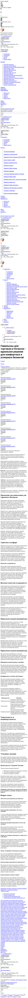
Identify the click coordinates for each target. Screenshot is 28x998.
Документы (6, 55)
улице (12, 938)
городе (18, 907)
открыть (21, 920)
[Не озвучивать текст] (1, 25)
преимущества (14, 927)
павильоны (3, 888)
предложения (16, 926)
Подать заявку (4, 49)
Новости (6, 97)
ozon (4, 900)
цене (16, 941)
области (20, 919)
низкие (25, 918)
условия (7, 939)
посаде (21, 924)
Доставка (3, 89)
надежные (18, 916)
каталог (16, 910)
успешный (22, 939)
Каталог (3, 62)
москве (2, 916)
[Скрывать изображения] (1, 20)
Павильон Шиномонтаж (10, 70)
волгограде (17, 904)
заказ (7, 908)
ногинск (7, 919)
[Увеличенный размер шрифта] (2, 6)
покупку (7, 924)
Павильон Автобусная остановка (12, 82)
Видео (5, 58)
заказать (11, 908)
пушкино (17, 930)
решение (24, 888)
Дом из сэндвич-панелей (10, 85)
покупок (12, 924)
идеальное (19, 888)
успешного (16, 939)
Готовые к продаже (8, 83)
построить (3, 926)
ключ (10, 912)
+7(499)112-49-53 (7, 36)
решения (22, 931)
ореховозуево (15, 920)
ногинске (14, 888)
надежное (13, 916)
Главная (3, 943)
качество (17, 911)
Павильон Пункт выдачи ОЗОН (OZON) (14, 67)
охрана (7, 922)
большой (3, 903)
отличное (3, 922)
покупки (3, 924)
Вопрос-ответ (7, 98)
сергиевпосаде (4, 934)
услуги (11, 939)
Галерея (6, 56)
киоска (25, 911)
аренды (21, 900)
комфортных (4, 889)
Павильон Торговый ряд (10, 66)
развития (22, 930)
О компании (4, 51)
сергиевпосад (21, 933)
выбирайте (23, 904)
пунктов (12, 930)
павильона (17, 922)
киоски (2, 912)
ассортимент (4, 901)
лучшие (2, 915)
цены (19, 941)
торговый (3, 938)
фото (7, 941)
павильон (11, 922)
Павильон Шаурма (8, 74)
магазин (11, 915)
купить (5, 914)
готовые (22, 907)
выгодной (21, 905)
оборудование (4, 920)
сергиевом (15, 933)
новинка (3, 919)
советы (17, 934)
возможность (11, 904)
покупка (25, 923)
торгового (16, 937)
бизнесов (15, 889)
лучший (7, 915)
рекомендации (11, 931)
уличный (3, 939)
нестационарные (10, 918)
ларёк (19, 914)
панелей (9, 923)
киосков (7, 912)
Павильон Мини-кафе (9, 76)
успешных (10, 889)
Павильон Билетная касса (10, 80)
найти (22, 916)
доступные (3, 908)
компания (19, 912)
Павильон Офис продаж (10, 72)
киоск (21, 911)
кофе (2, 914)
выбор (2, 905)
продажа (20, 927)
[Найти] (2, 115)
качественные (11, 911)
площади (13, 923)
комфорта (24, 912)
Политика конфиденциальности (9, 982)
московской (7, 916)
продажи (3, 929)
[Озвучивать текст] (1, 23)
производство (16, 929)
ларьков (16, 914)
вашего (22, 903)
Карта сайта (4, 985)
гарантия (14, 907)
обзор (16, 919)
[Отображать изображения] (1, 18)
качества (20, 910)
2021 (2, 900)
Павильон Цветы (8, 71)
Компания (3, 949)
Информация (4, 90)
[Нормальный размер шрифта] (2, 4)
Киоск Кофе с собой (9, 68)
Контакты (3, 104)
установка (3, 941)
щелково (3, 942)
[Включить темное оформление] (2, 132)
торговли (9, 888)
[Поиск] (2, 106)
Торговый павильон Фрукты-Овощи (13, 75)
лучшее (23, 914)
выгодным (8, 907)
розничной (3, 933)
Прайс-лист (6, 93)
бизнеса (23, 901)
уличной (16, 938)
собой (13, 934)
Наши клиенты (7, 59)
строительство (15, 935)
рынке (8, 933)
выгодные (3, 907)
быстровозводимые (10, 903)
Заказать (3, 381)
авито (7, 900)
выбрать (6, 905)
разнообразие (4, 931)
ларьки (12, 914)
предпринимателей (5, 927)
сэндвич (21, 935)
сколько (10, 934)
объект (9, 920)
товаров (3, 937)
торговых (8, 938)
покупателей (19, 923)
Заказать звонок (5, 38)
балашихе (15, 901)
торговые (21, 937)
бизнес (19, 901)
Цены (2, 101)
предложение (9, 926)
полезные (17, 924)
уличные (21, 938)
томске (6, 937)
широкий (23, 941)
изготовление (10, 910)
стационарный (4, 935)
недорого (3, 918)
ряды (11, 933)
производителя (9, 929)
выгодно (11, 905)
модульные (22, 915)
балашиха (9, 901)
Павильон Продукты (9, 79)
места (15, 915)
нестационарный (18, 918)
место (18, 915)
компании (14, 912)
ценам (13, 941)
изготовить (3, 910)
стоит (9, 935)
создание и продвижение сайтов (18, 979)
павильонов (23, 922)
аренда (17, 900)
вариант (18, 903)
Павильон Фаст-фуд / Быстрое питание (13, 78)
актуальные (12, 900)
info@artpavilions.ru (5, 41)
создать (21, 934)
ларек (8, 914)
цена (10, 941)
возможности (4, 904)
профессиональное (5, 930)
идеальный (22, 908)
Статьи (3, 102)
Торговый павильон (9, 64)
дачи (26, 907)
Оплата (5, 95)
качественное (4, 911)
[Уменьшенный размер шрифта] (1, 2)
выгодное (15, 905)
